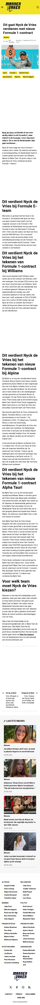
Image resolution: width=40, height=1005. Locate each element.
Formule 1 (13, 73)
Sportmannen (7, 77)
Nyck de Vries (24, 73)
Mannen (17, 77)
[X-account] (10, 987)
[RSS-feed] (29, 987)
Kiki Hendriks (11, 41)
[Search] (37, 7)
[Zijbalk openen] (2, 7)
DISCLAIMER (30, 994)
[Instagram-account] (23, 987)
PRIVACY (19, 994)
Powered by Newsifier (20, 1002)
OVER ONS (21, 998)
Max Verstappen (28, 77)
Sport (5, 73)
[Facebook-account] (17, 987)
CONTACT (9, 994)
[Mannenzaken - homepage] (13, 7)
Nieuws (6, 37)
